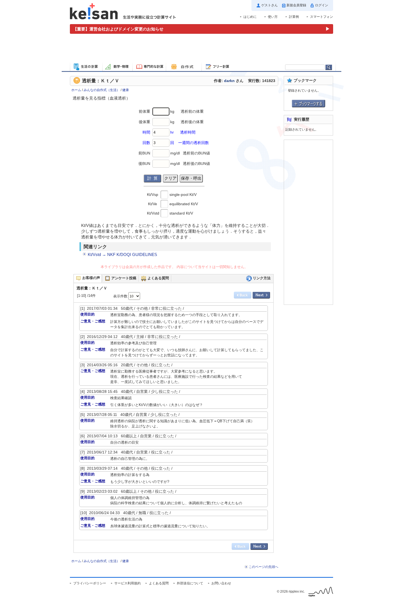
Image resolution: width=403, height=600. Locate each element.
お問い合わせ (221, 583)
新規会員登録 (296, 5)
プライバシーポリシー (89, 583)
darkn (229, 81)
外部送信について (190, 583)
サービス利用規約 (127, 583)
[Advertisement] (201, 48)
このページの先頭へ (263, 567)
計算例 (294, 17)
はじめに (250, 17)
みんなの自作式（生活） (102, 90)
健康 (125, 90)
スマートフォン (321, 17)
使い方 (273, 17)
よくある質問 (159, 583)
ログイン (321, 5)
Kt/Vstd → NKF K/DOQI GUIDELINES (122, 254)
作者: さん (228, 81)
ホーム (76, 90)
